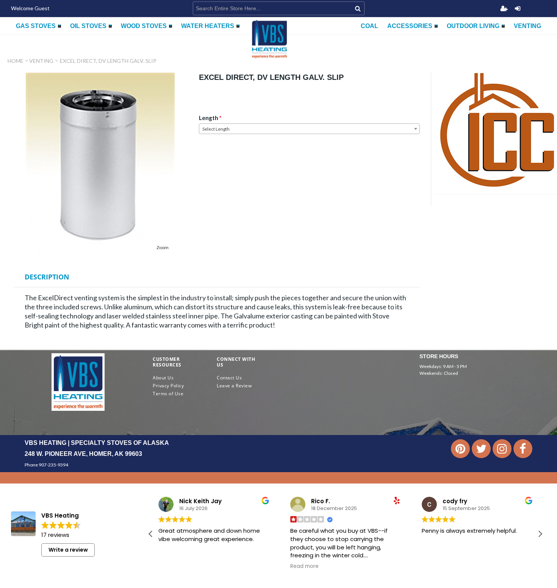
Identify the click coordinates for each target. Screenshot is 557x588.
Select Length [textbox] (216, 129)
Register (504, 8)
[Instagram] (502, 448)
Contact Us (229, 377)
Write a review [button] (68, 550)
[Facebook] (522, 448)
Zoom (162, 247)
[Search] (358, 8)
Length (208, 118)
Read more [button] (304, 566)
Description (47, 276)
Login (517, 8)
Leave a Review (234, 385)
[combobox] (309, 128)
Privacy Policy (168, 385)
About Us (163, 377)
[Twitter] (481, 448)
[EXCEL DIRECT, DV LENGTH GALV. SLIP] (100, 76)
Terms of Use (168, 393)
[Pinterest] (460, 448)
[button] (540, 534)
